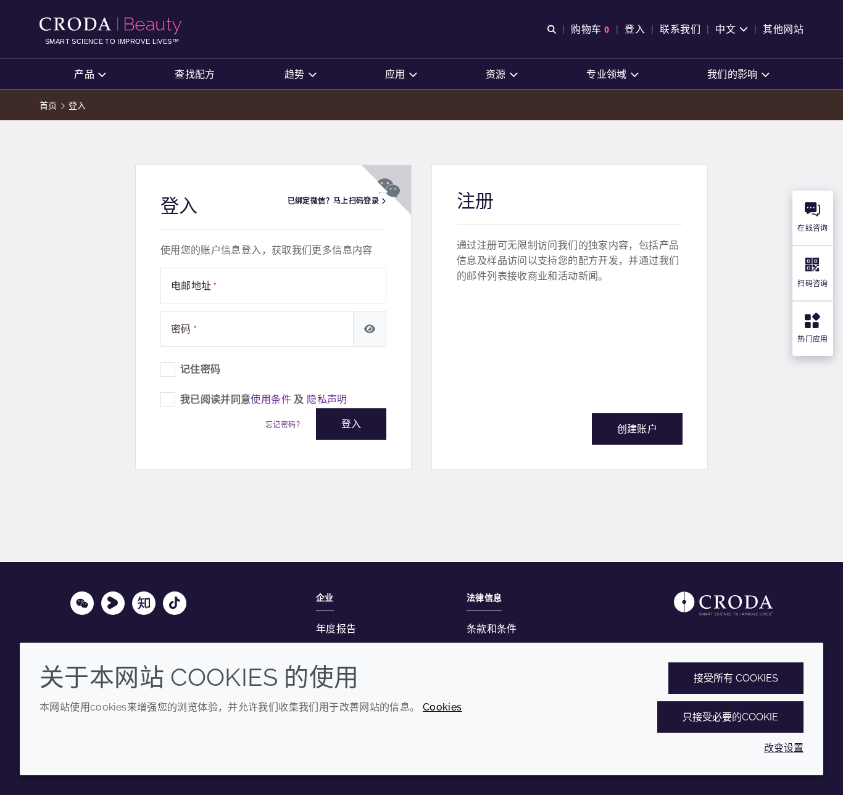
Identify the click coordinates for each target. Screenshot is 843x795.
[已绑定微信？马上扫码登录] (388, 185)
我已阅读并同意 (263, 399)
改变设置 (784, 748)
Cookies (442, 707)
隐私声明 (327, 399)
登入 (351, 424)
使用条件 (271, 399)
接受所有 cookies (736, 678)
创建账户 (637, 429)
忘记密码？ (284, 425)
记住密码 (200, 369)
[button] (90, 74)
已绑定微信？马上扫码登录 (334, 201)
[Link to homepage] (723, 603)
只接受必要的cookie (730, 717)
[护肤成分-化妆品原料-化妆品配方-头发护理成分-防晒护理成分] (112, 26)
